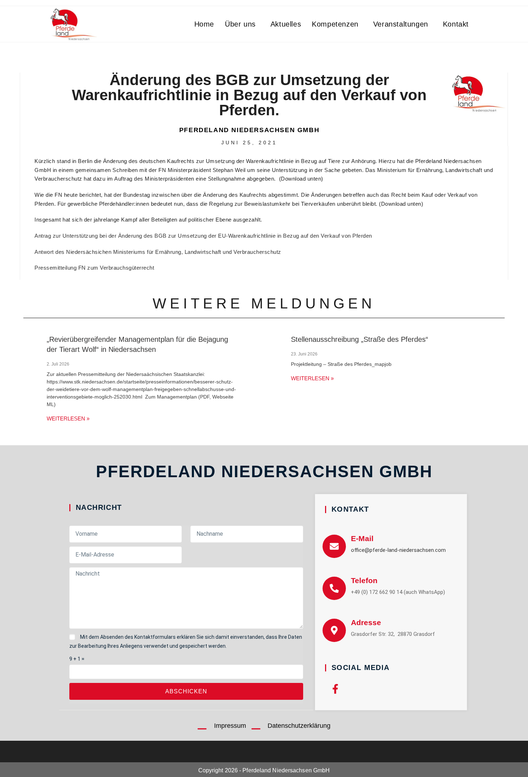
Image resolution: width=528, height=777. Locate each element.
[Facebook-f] (335, 689)
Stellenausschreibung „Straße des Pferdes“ (359, 339)
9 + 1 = (76, 659)
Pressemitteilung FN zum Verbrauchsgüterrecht (94, 268)
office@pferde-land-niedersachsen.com (398, 550)
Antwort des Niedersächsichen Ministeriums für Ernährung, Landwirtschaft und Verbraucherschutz (157, 252)
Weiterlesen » (68, 418)
